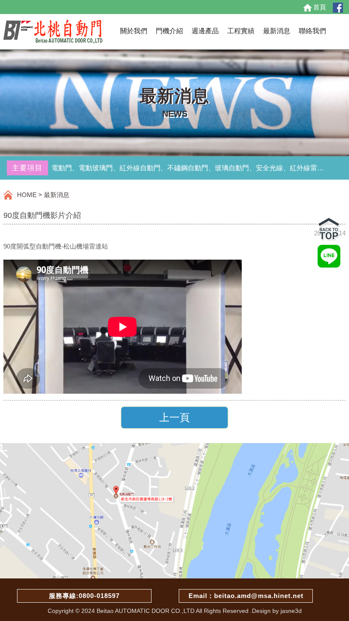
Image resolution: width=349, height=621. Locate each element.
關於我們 (133, 30)
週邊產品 (205, 30)
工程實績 (241, 30)
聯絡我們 (312, 30)
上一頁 (174, 417)
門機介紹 (169, 30)
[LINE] (329, 253)
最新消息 (276, 30)
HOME (27, 194)
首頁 (319, 7)
